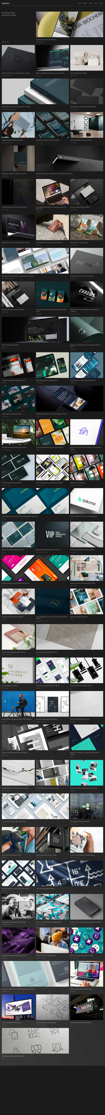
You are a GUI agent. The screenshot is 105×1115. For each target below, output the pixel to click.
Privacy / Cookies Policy (8, 1081)
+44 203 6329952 (6, 1066)
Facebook (24, 1072)
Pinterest (24, 1071)
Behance (24, 1069)
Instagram (24, 1066)
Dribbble (24, 1068)
